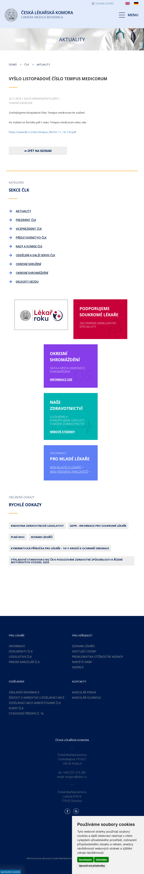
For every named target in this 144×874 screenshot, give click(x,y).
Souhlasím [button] (85, 859)
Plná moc (18, 537)
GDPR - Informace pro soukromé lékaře (98, 525)
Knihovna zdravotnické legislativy (37, 525)
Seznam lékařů (42, 537)
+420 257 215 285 (74, 772)
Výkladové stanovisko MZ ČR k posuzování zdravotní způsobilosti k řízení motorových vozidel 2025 (67, 561)
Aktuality (43, 64)
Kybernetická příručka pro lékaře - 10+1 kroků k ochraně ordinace (60, 548)
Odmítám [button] (101, 859)
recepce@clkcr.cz (76, 777)
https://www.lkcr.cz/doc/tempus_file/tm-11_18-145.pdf (42, 132)
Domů (13, 64)
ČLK (26, 64)
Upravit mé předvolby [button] (92, 865)
